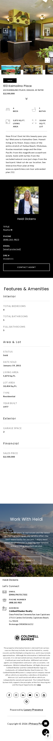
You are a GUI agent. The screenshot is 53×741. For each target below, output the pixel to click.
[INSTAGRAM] (16, 695)
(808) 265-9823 (11, 239)
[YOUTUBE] (30, 695)
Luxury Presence (33, 709)
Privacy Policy (37, 723)
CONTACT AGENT (26, 267)
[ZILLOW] (43, 695)
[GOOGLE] (26, 701)
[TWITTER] (36, 695)
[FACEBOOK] (9, 695)
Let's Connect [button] (26, 560)
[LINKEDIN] (23, 695)
